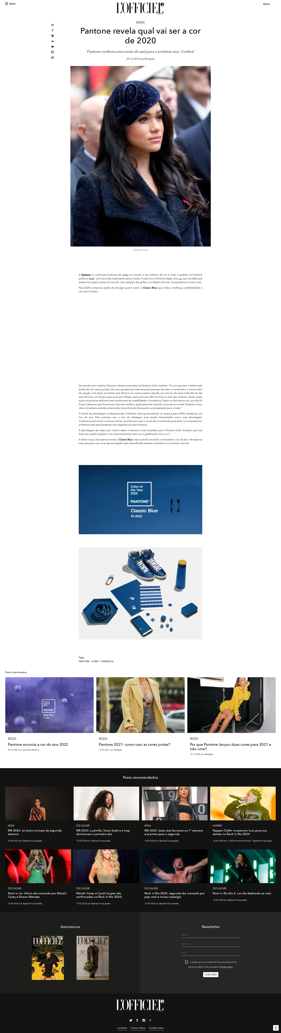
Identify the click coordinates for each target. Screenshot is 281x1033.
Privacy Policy (226, 967)
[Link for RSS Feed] (150, 1020)
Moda (140, 22)
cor (180, 278)
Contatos (122, 1028)
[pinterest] (52, 36)
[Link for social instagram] (143, 1021)
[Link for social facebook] (137, 1021)
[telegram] (52, 58)
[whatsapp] (52, 52)
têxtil (91, 278)
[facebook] (52, 30)
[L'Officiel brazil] (140, 8)
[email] (52, 25)
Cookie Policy (156, 1028)
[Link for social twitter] (130, 1021)
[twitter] (52, 47)
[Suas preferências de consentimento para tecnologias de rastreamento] (276, 1028)
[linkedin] (52, 41)
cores (125, 274)
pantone (84, 661)
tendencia (106, 661)
